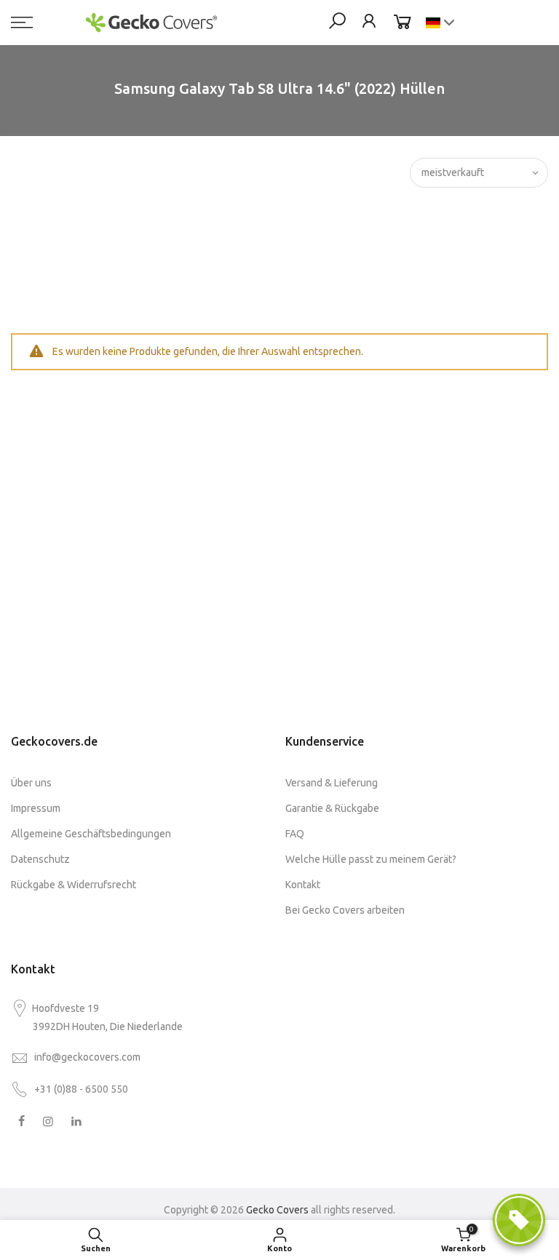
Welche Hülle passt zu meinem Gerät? (370, 859)
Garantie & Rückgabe (332, 808)
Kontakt (302, 884)
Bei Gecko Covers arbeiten (345, 910)
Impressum (35, 808)
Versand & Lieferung (331, 783)
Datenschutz (40, 859)
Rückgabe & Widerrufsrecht (73, 884)
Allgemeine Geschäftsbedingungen (91, 834)
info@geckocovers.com (87, 1057)
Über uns (31, 783)
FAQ (294, 834)
